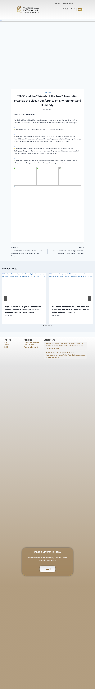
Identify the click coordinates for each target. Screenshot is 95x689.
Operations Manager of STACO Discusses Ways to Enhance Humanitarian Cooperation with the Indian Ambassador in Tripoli (71, 309)
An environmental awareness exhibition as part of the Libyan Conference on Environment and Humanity (27, 251)
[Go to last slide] (5, 298)
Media (58, 8)
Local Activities (29, 344)
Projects (57, 3)
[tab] (43, 325)
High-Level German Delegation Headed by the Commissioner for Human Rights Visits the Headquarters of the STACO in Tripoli (23, 309)
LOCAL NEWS (47, 92)
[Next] (89, 298)
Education (7, 344)
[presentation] (24, 287)
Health (6, 347)
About (73, 8)
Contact (65, 8)
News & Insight (68, 3)
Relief (6, 342)
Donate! (80, 9)
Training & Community (31, 347)
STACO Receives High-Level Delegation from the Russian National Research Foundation (68, 250)
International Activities (31, 342)
